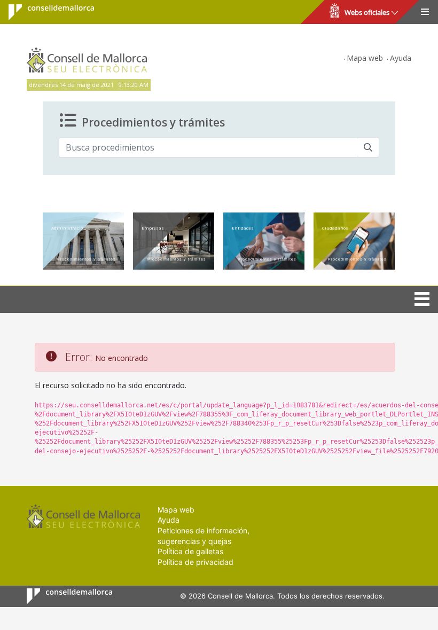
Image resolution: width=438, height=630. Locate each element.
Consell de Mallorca (45, 12)
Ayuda (400, 58)
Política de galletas (190, 551)
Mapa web (365, 58)
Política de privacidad (195, 561)
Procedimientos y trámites (153, 122)
